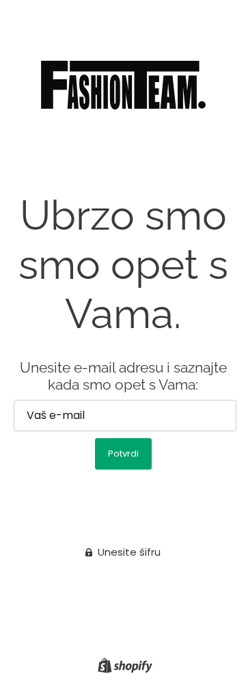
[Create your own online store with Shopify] (123, 665)
